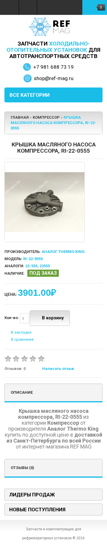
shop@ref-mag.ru (53, 78)
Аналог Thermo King (63, 251)
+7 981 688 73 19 (53, 67)
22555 (45, 266)
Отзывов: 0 (15, 368)
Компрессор (46, 117)
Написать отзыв (58, 368)
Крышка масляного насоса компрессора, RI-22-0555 (53, 122)
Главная (20, 117)
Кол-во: (12, 318)
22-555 (31, 266)
